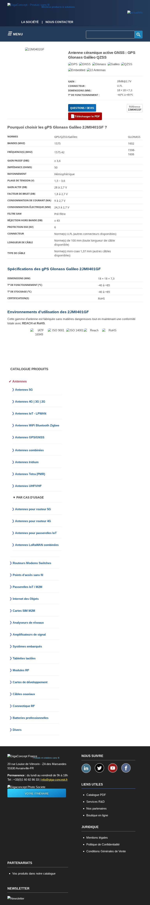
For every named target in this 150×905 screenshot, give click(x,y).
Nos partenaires (96, 808)
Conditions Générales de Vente (106, 851)
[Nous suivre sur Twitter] (99, 768)
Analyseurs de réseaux (28, 622)
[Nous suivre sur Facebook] (126, 768)
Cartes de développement (30, 682)
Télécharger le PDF (87, 116)
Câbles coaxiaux (24, 694)
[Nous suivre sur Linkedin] (86, 768)
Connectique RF (24, 706)
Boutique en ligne (97, 815)
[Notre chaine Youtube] (112, 768)
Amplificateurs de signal (29, 634)
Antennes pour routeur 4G (33, 521)
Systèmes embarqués (27, 646)
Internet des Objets (26, 598)
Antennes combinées (29, 450)
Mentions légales (97, 837)
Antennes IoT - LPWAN (30, 413)
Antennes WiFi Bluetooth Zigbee (37, 425)
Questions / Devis (82, 108)
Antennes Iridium (26, 462)
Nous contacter (59, 22)
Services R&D (95, 801)
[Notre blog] (135, 13)
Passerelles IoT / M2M (27, 586)
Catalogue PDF (96, 794)
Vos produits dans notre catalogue (33, 873)
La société (30, 22)
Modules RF (21, 670)
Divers (17, 729)
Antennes (19, 381)
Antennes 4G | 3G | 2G (30, 401)
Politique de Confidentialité (103, 844)
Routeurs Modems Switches (32, 563)
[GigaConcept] (28, 3)
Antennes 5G (24, 389)
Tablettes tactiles (24, 658)
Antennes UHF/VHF (28, 486)
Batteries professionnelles (30, 718)
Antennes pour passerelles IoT (36, 533)
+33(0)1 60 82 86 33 (26, 779)
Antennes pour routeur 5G (33, 509)
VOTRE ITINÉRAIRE (37, 793)
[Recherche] (139, 34)
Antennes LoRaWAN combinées (37, 545)
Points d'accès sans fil (28, 575)
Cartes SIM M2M (24, 610)
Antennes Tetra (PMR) (30, 474)
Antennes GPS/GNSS (29, 437)
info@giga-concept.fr (54, 779)
